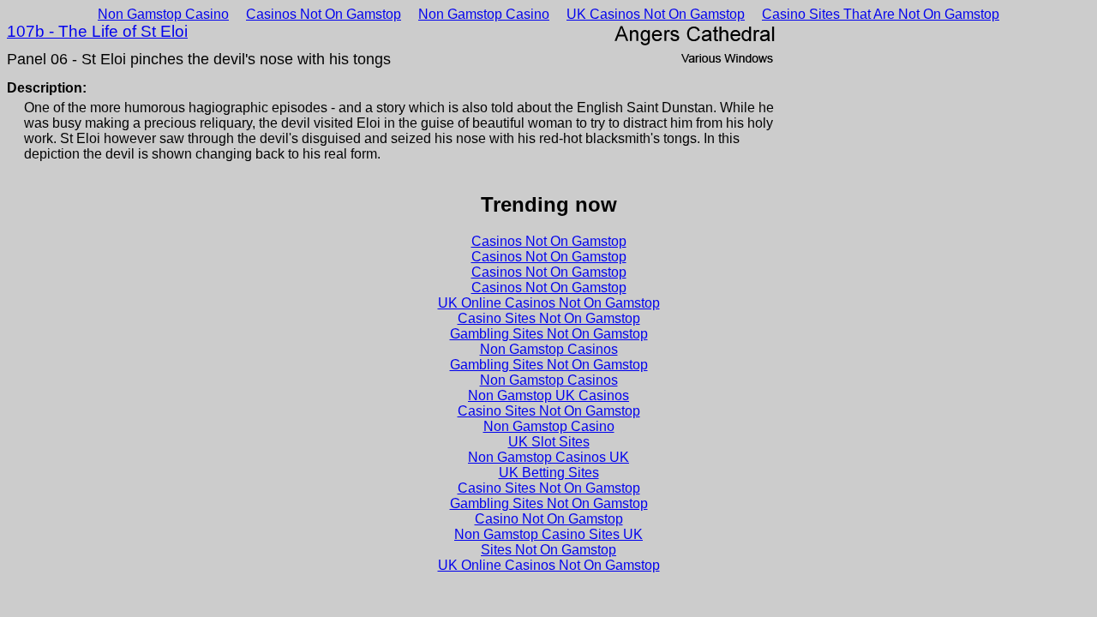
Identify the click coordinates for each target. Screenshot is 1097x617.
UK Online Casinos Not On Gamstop (549, 303)
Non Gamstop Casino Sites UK (548, 534)
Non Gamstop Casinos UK (548, 457)
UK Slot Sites (549, 441)
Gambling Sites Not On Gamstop (549, 333)
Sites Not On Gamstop (548, 549)
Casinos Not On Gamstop (323, 14)
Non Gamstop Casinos (549, 349)
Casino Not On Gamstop (549, 519)
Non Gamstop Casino (163, 14)
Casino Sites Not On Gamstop (549, 318)
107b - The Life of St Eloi (97, 31)
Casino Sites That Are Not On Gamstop (880, 14)
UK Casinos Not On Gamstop (655, 14)
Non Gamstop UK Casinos (548, 395)
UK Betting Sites (549, 472)
